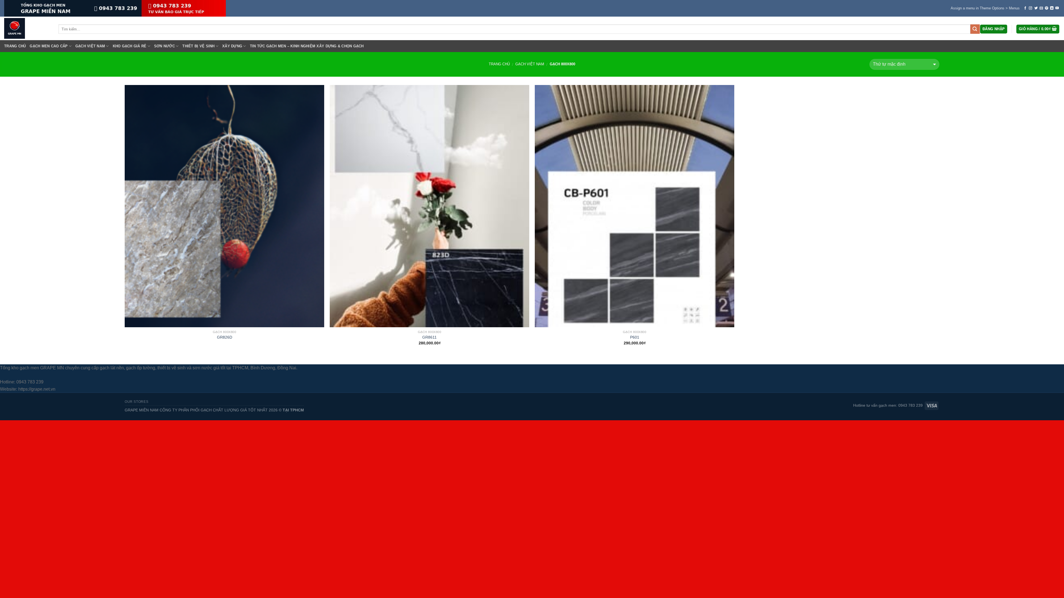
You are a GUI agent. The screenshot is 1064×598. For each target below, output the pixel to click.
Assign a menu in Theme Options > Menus (985, 8)
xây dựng (232, 46)
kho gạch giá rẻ (130, 46)
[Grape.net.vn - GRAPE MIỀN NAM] (27, 28)
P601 (634, 337)
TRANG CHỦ (15, 46)
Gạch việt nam (90, 46)
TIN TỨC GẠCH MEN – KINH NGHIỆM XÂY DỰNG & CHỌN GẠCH (307, 46)
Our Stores (136, 402)
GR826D (224, 337)
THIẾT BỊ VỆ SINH (198, 46)
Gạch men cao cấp (49, 46)
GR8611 (429, 337)
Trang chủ (499, 64)
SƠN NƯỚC (164, 46)
